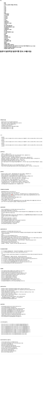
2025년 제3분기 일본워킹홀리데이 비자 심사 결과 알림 (11, 311)
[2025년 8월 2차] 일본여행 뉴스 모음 (8, 223)
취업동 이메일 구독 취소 (9, 48)
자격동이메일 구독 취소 (9, 44)
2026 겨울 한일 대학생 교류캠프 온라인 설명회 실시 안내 (11, 270)
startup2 (5, 17)
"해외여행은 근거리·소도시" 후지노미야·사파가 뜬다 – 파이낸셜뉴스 (14, 178)
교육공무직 (6, 28)
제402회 (2, 143)
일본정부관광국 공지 (4, 229)
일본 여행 (2, 171)
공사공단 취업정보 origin (9, 26)
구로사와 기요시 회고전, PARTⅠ (7, 293)
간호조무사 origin (7, 23)
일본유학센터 (3, 304)
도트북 (5, 33)
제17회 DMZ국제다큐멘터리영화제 (7, 298)
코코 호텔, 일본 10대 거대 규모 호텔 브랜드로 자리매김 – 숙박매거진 (14, 181)
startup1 (5, 16)
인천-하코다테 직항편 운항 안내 (7, 344)
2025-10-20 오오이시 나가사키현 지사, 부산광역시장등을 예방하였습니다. (14, 324)
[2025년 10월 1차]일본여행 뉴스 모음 (8, 210)
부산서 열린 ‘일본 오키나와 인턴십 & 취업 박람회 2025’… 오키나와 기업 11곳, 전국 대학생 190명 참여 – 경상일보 (21, 162)
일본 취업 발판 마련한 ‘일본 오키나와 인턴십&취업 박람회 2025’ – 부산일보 (15, 164)
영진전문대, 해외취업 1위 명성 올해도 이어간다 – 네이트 (11, 159)
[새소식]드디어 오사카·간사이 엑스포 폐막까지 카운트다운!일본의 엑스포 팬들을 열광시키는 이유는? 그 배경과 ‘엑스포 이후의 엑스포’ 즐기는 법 (21, 212)
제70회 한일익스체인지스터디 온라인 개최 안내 (10, 313)
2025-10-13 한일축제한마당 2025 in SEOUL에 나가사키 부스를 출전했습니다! (15, 326)
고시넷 (5, 24)
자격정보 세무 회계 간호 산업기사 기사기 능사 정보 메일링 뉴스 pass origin (19, 45)
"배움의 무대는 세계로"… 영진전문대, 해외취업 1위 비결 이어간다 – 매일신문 (15, 157)
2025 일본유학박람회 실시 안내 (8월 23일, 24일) (10, 279)
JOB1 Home (6, 13)
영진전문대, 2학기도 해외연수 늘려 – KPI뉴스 (9, 156)
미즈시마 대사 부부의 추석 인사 (7, 198)
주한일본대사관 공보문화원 (5, 189)
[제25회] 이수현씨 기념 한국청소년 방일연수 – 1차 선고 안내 (12, 294)
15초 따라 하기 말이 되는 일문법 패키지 (8, 124)
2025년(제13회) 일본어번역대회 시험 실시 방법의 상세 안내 (12, 274)
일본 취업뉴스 (3, 151)
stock (5, 19)
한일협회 (2, 268)
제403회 (2, 140)
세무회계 (6, 35)
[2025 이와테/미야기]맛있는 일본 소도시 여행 (9, 221)
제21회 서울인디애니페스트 (6, 295)
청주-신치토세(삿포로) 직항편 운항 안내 (8, 350)
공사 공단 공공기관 (8, 25)
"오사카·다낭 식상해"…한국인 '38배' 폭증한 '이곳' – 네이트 (12, 179)
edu (5, 6)
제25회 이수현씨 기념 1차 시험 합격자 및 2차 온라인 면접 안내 (12, 273)
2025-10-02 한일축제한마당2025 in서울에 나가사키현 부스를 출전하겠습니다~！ (16, 329)
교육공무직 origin (7, 29)
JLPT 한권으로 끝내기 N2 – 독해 (7, 127)
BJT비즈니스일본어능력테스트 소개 (8, 277)
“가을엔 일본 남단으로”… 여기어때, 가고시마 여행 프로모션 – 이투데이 (14, 182)
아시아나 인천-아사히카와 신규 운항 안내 (9, 347)
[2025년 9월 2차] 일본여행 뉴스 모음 (8, 217)
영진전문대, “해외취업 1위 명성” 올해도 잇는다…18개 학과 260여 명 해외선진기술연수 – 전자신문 (19, 158)
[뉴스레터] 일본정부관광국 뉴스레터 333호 (9, 222)
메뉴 (1, 0)
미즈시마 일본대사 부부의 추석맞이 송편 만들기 (10, 197)
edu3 (5, 9)
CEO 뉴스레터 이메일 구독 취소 (10, 4)
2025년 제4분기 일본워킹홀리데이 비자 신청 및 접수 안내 (11, 310)
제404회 (2, 137)
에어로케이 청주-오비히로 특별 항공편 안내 (9, 348)
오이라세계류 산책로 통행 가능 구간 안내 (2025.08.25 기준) (12, 343)
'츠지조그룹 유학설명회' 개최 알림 (7, 307)
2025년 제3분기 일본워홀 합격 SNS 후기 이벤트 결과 (11, 309)
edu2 (5, 8)
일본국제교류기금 (3, 286)
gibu (5, 12)
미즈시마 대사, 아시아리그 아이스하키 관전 (9, 192)
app (5, 2)
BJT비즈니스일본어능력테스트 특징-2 (8, 275)
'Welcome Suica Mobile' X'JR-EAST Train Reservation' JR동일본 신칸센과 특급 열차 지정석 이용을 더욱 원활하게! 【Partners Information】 (21, 233)
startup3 (5, 18)
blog (5, 3)
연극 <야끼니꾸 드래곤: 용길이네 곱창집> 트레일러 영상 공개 (12, 201)
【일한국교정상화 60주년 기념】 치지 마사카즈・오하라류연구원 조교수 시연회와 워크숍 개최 (19, 193)
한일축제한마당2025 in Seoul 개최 (7, 191)
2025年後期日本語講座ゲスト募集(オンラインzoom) (10, 297)
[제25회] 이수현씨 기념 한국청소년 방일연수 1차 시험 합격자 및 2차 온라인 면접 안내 (17, 289)
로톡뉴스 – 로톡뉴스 (5, 153)
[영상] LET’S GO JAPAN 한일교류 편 (8, 241)
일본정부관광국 (3, 207)
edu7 (5, 11)
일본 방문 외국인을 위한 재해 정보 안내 (8, 345)
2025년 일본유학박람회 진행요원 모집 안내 (9, 278)
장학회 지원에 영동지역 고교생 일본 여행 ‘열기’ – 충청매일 (12, 174)
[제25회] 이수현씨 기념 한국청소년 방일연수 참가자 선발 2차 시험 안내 (14, 288)
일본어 (5, 42)
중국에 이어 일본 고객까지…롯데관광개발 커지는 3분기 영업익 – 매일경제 (15, 173)
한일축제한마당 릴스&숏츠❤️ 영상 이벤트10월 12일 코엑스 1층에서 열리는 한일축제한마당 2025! (19, 194)
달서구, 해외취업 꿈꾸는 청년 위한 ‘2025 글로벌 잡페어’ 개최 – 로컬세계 (14, 155)
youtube (5, 20)
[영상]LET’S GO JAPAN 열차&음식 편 (8, 235)
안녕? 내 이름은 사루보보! (6, 199)
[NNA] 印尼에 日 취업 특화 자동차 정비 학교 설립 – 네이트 (12, 160)
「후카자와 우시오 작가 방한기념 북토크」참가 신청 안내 (12, 296)
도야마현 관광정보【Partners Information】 (9, 242)
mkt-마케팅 (6, 14)
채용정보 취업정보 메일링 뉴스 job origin (12, 47)
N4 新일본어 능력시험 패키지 (6, 125)
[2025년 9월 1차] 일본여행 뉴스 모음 (8, 219)
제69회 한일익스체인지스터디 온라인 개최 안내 (10, 315)
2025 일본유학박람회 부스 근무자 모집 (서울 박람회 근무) (12, 280)
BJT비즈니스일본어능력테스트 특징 (8, 276)
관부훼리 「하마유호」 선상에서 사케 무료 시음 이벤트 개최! (12, 243)
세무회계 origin (7, 37)
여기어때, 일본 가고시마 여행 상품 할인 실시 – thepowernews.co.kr (13, 180)
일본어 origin (7, 43)
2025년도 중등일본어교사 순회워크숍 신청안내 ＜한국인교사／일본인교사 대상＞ (16, 291)
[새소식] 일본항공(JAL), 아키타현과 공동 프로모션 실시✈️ (12, 209)
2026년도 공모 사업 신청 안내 (6, 290)
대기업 (5, 30)
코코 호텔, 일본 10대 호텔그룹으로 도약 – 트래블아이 (11, 183)
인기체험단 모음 (7, 40)
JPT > (1, 135)
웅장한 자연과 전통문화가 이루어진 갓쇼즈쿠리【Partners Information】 (14, 238)
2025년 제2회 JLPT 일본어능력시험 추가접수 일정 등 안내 (12, 308)
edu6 (5, 10)
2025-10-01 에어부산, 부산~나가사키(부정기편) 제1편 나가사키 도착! (14, 333)
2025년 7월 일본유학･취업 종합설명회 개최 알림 (10, 316)
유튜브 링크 (6, 39)
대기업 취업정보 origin (9, 31)
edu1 (5, 7)
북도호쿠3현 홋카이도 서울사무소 (6, 339)
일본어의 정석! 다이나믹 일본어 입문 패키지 (9, 121)
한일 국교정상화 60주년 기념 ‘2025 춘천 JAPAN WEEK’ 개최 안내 (13, 236)
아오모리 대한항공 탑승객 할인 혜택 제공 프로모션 (10, 346)
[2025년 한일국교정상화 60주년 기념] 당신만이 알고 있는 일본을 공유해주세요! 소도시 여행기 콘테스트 (20, 237)
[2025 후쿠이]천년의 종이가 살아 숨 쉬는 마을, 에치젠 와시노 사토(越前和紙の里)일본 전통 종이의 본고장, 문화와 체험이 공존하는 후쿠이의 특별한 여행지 (21, 215)
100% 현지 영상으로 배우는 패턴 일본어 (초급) (9, 126)
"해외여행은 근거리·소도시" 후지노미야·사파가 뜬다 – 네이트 (12, 177)
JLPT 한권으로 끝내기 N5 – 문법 (7, 128)
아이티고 (6, 38)
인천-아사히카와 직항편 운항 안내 (7, 349)
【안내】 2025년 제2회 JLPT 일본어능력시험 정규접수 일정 (12, 314)
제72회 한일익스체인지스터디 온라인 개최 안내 (10, 306)
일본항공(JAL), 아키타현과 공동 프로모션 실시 (10, 231)
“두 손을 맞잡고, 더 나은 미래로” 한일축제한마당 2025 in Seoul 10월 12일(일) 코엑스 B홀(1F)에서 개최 (20, 200)
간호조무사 (6, 21)
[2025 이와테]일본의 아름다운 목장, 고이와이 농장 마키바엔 (12, 220)
